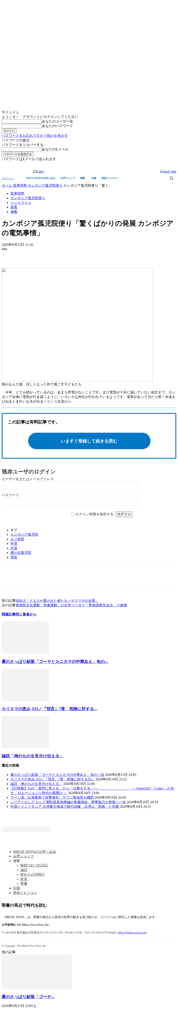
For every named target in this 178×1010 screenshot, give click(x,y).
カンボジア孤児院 (24, 534)
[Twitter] (173, 164)
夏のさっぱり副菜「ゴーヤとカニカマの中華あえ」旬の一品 (57, 775)
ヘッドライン (20, 202)
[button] (171, 178)
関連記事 (9, 614)
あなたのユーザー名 (57, 121)
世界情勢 (20, 185)
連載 (13, 212)
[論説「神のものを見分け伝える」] (25, 747)
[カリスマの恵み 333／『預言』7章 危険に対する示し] (25, 700)
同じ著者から (26, 614)
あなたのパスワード (57, 126)
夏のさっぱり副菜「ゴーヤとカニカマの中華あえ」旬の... (55, 661)
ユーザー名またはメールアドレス (28, 479)
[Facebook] (167, 164)
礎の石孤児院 (20, 553)
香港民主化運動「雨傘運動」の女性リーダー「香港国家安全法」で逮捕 (71, 605)
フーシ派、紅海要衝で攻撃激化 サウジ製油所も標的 (52, 797)
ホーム (7, 185)
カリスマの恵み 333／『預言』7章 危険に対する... (49, 709)
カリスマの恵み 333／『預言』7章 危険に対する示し (52, 779)
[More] (40, 255)
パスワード (10, 495)
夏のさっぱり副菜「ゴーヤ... (28, 996)
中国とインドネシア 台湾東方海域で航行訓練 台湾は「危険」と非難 (64, 806)
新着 (13, 207)
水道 (13, 548)
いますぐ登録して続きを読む (89, 441)
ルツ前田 (17, 539)
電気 (13, 557)
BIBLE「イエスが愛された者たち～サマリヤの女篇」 (57, 600)
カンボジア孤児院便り (45, 185)
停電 (13, 543)
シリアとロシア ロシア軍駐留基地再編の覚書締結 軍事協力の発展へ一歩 (68, 802)
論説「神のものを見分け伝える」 (33, 756)
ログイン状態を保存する (94, 514)
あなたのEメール (55, 149)
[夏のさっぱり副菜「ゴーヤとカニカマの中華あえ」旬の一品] (25, 652)
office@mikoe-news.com (132, 932)
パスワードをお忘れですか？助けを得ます (35, 135)
